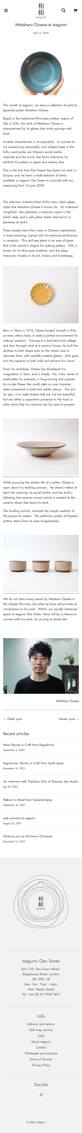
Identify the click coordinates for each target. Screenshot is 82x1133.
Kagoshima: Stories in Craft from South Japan (33, 763)
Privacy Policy (41, 1065)
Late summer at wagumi (19, 818)
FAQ (41, 1036)
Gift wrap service (41, 1030)
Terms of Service (41, 1059)
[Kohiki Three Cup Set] (41, 590)
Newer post (67, 719)
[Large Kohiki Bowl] (41, 474)
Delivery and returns (41, 1024)
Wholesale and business (41, 1053)
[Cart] (75, 11)
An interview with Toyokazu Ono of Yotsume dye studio (40, 781)
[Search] (63, 11)
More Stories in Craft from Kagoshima (28, 744)
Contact (41, 1047)
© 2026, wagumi (35, 1122)
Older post (14, 719)
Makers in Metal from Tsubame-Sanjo (27, 799)
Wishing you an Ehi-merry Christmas (27, 836)
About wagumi (41, 1041)
